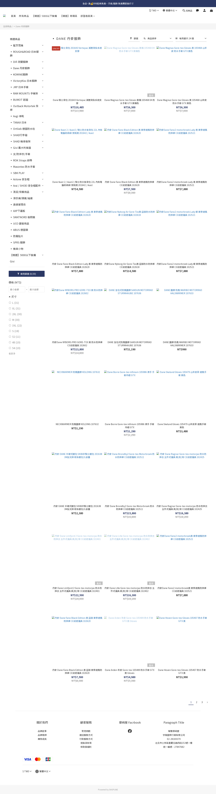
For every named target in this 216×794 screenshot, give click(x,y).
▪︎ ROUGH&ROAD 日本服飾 (24, 53)
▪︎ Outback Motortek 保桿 (24, 108)
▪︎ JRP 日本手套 (19, 87)
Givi (12, 261)
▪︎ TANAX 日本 (18, 122)
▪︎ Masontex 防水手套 (22, 166)
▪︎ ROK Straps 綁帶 (21, 160)
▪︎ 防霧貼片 (16, 236)
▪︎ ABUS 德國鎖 (19, 230)
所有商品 (24, 16)
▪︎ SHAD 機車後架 (20, 141)
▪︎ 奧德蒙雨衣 (18, 204)
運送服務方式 (86, 735)
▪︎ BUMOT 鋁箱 (19, 100)
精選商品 (15, 39)
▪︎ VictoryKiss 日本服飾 (23, 81)
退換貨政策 (86, 742)
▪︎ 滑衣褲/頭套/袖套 (21, 198)
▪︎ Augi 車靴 (17, 116)
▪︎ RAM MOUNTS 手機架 (24, 93)
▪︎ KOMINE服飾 (19, 74)
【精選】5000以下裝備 (44, 16)
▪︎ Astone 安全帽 (19, 179)
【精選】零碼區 (68, 16)
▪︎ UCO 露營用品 (19, 223)
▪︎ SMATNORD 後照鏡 (22, 217)
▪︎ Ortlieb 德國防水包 (22, 129)
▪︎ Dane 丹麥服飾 (21, 26)
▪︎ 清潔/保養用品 (19, 192)
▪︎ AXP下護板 (17, 211)
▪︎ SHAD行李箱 (18, 135)
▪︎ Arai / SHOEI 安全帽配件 (25, 185)
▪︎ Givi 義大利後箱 (20, 148)
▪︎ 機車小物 (16, 249)
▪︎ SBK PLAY (17, 173)
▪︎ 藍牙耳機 (16, 45)
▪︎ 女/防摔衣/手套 (20, 154)
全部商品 (7, 26)
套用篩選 (28, 273)
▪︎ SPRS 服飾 (17, 242)
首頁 (13, 16)
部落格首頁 (86, 16)
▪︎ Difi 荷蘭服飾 (19, 62)
